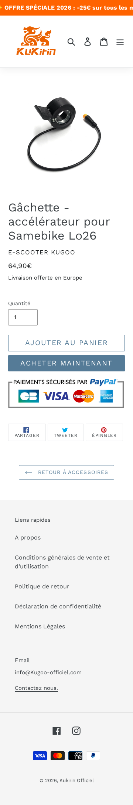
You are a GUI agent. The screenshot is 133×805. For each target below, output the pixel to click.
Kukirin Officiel (76, 780)
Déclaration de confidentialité (58, 606)
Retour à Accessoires (72, 472)
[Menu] (120, 41)
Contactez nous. (36, 688)
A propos (28, 537)
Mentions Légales (40, 626)
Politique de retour (42, 586)
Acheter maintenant (66, 363)
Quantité (19, 303)
